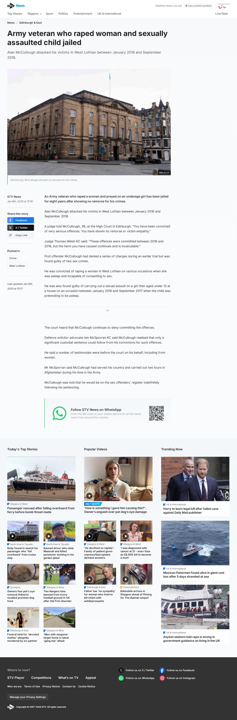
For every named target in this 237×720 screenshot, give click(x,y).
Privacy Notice (51, 686)
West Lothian (17, 265)
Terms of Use (32, 686)
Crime (12, 258)
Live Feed (221, 13)
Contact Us (69, 686)
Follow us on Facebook (180, 670)
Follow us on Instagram (181, 678)
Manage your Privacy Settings (28, 696)
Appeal (90, 677)
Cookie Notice (86, 686)
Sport (49, 13)
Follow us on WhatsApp (140, 678)
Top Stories (14, 13)
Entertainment (83, 13)
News (11, 22)
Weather (160, 5)
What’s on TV (68, 677)
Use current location (199, 5)
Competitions (41, 677)
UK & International (109, 13)
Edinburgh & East (30, 22)
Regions (33, 13)
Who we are (14, 686)
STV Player (15, 677)
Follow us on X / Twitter (140, 670)
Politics (63, 13)
